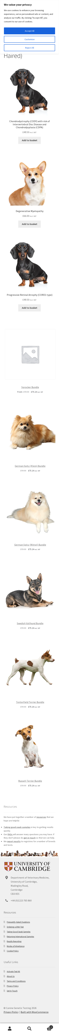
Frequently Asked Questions (18, 922)
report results (14, 841)
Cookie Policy (13, 951)
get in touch (30, 837)
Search (29, 1028)
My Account (10, 1028)
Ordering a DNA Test (15, 927)
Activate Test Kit (13, 971)
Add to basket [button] (29, 140)
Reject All (29, 47)
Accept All (29, 30)
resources (41, 817)
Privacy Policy (13, 986)
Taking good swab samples (17, 827)
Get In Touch (12, 991)
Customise (30, 39)
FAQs (10, 834)
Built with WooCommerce (34, 1012)
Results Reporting (14, 941)
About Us (10, 976)
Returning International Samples (20, 936)
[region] (29, 27)
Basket (45, 1026)
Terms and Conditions (16, 981)
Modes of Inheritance (15, 946)
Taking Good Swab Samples (18, 931)
